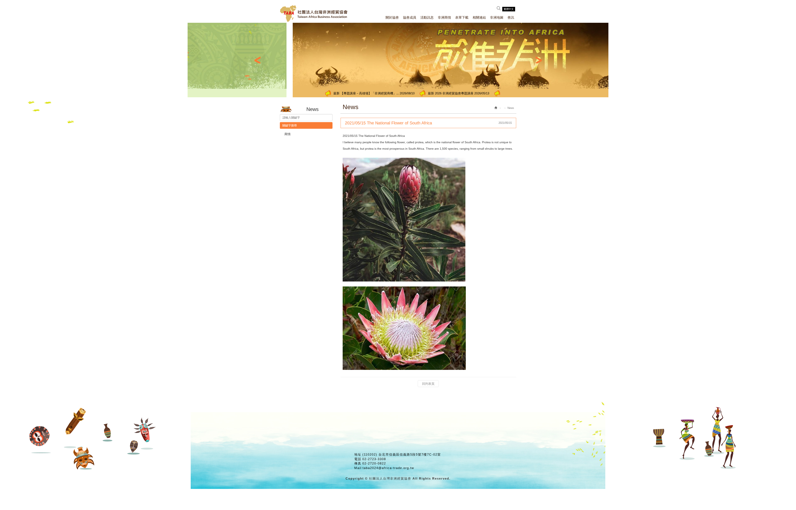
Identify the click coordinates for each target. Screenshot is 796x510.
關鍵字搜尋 (289, 125)
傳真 (357, 463)
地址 (357, 454)
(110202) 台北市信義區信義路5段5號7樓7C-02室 (401, 454)
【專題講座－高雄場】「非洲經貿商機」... (311, 93)
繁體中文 (509, 9)
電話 (357, 459)
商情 (287, 134)
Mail (358, 468)
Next (538, 60)
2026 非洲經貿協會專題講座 (396, 93)
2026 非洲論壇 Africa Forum (470, 93)
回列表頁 (428, 383)
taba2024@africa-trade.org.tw (388, 468)
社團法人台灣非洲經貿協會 (314, 13)
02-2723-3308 (374, 459)
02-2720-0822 (374, 463)
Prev (257, 60)
